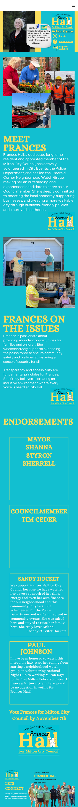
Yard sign (63, 48)
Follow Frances (66, 41)
